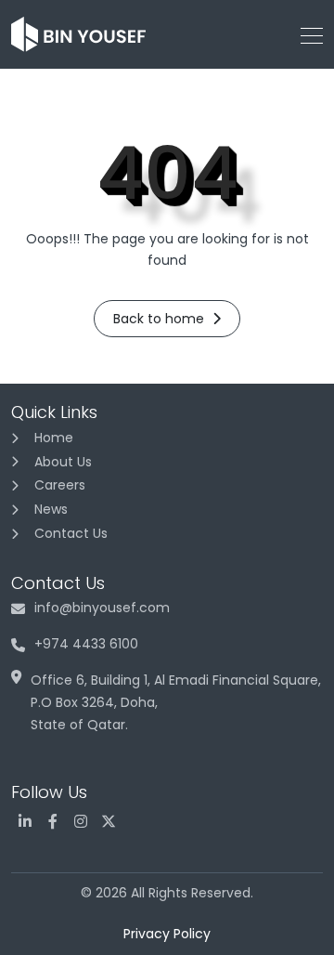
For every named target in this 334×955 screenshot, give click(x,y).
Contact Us (71, 533)
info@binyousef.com (102, 607)
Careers (59, 485)
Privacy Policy (167, 933)
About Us (63, 461)
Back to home (160, 318)
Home (53, 437)
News (51, 509)
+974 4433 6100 (86, 643)
